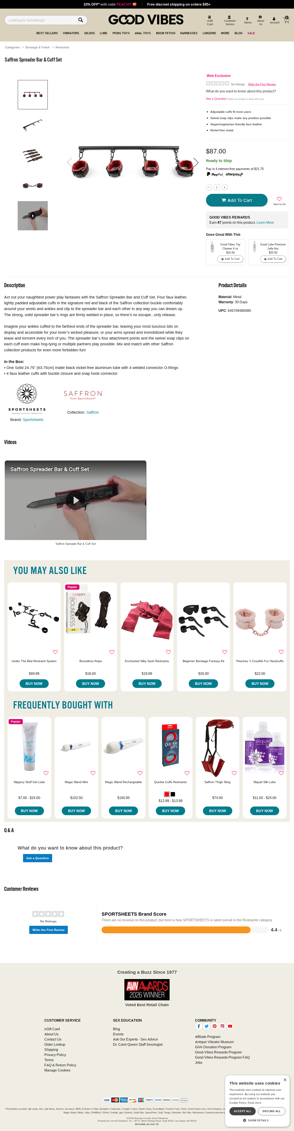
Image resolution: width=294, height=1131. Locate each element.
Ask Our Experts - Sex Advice (135, 1039)
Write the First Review (262, 84)
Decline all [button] (271, 1111)
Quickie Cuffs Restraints (170, 782)
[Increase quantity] (224, 187)
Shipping (51, 1049)
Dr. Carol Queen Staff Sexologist (137, 1044)
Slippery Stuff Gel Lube (29, 782)
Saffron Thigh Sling (217, 782)
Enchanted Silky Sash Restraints (147, 661)
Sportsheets (33, 419)
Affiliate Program (207, 1037)
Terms (49, 1060)
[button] (196, 162)
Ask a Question (216, 98)
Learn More (265, 222)
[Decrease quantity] (209, 187)
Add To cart (239, 200)
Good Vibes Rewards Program (218, 1052)
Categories (12, 47)
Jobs (198, 1062)
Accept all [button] (242, 1111)
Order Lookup (54, 1044)
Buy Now (34, 683)
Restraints (62, 47)
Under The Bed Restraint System (34, 661)
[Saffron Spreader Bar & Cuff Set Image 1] (133, 162)
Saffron (92, 412)
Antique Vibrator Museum (214, 1042)
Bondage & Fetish (37, 47)
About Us (51, 1034)
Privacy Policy (55, 1055)
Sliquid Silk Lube (264, 782)
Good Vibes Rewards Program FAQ (222, 1057)
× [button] (284, 1080)
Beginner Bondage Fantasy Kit (203, 661)
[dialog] (257, 1101)
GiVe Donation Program (213, 1047)
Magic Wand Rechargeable (123, 782)
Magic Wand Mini (76, 782)
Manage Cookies (57, 1070)
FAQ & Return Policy (60, 1065)
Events (118, 1034)
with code (110, 4)
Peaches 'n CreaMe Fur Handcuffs (259, 661)
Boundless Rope (90, 661)
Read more (255, 1102)
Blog (116, 1029)
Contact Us (52, 1039)
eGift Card (52, 1029)
